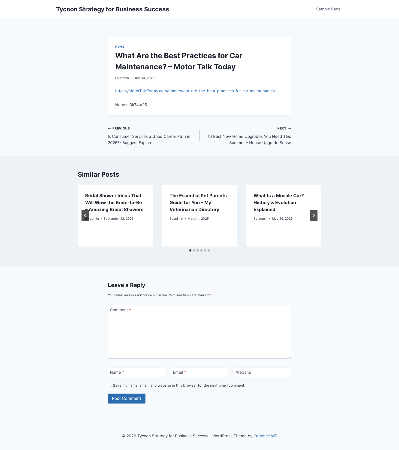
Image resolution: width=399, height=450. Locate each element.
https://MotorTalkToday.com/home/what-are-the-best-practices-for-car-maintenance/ (195, 91)
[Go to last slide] (85, 215)
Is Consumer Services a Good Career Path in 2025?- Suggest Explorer (149, 135)
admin (124, 78)
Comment (120, 310)
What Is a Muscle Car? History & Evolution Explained (279, 202)
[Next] (313, 215)
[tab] (190, 250)
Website (243, 372)
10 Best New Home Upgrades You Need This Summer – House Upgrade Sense (249, 135)
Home (119, 46)
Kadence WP (265, 436)
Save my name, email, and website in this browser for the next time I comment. (179, 385)
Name (117, 372)
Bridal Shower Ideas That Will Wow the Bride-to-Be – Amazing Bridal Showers (114, 202)
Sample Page (328, 9)
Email (179, 372)
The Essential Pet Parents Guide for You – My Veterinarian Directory (198, 202)
